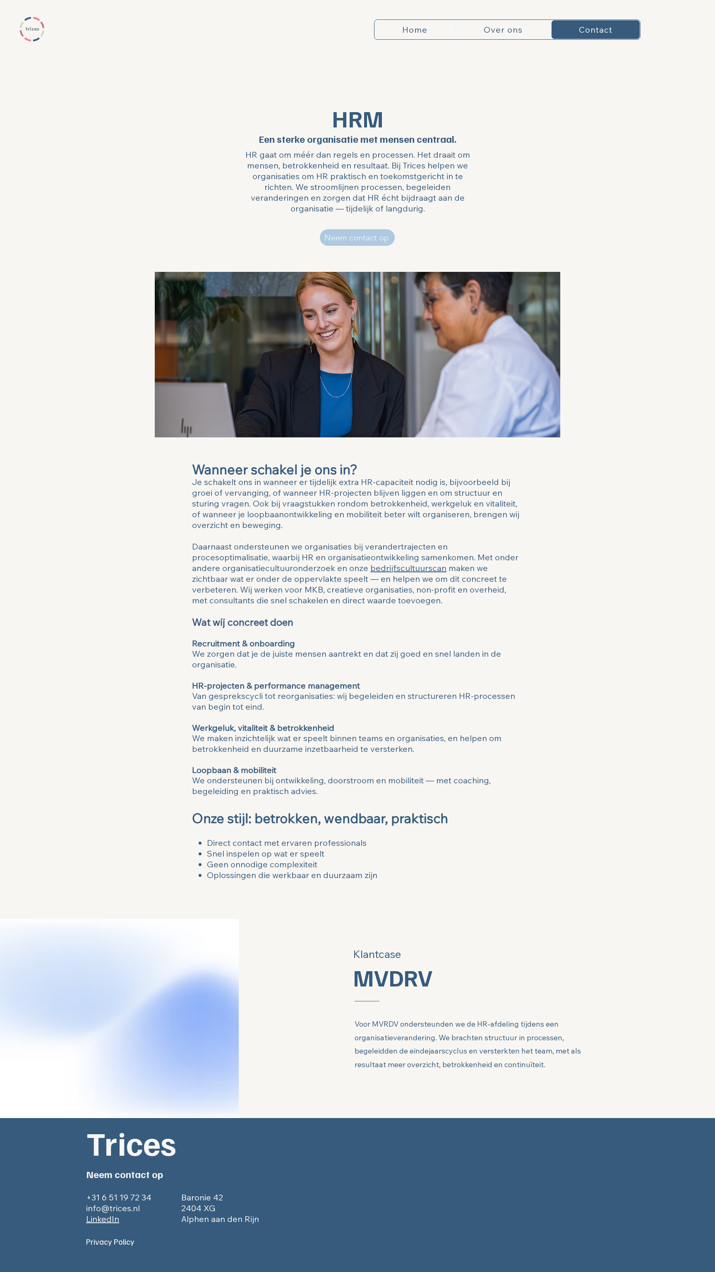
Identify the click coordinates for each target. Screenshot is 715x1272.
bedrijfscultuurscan (408, 568)
